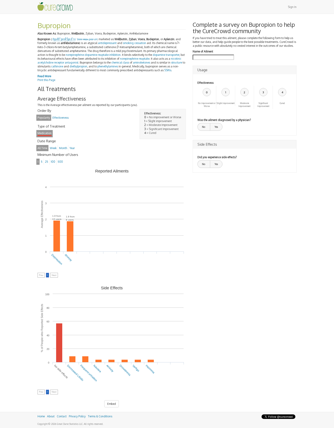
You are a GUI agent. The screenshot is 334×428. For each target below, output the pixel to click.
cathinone (57, 66)
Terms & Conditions (100, 416)
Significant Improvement (263, 104)
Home (41, 416)
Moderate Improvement (244, 104)
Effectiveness (205, 82)
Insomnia (150, 369)
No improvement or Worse (207, 104)
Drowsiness (125, 370)
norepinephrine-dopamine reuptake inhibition (93, 55)
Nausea (97, 368)
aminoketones (141, 62)
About (51, 416)
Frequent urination (89, 373)
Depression (57, 259)
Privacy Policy (77, 416)
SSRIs (167, 70)
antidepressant (107, 43)
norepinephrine (129, 58)
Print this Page (46, 80)
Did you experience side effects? (217, 157)
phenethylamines (107, 66)
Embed (111, 404)
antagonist (71, 62)
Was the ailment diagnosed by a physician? (224, 120)
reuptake (144, 58)
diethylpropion (78, 66)
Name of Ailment (203, 51)
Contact (62, 416)
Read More (44, 76)
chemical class (120, 62)
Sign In (292, 7)
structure (176, 62)
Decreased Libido (75, 373)
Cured (282, 103)
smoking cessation (134, 43)
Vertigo (136, 368)
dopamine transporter (166, 55)
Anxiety (68, 257)
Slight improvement (225, 103)
